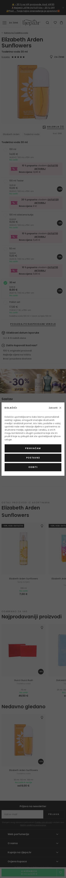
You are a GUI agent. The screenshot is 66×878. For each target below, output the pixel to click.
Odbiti (32, 467)
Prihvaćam (33, 448)
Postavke (33, 457)
